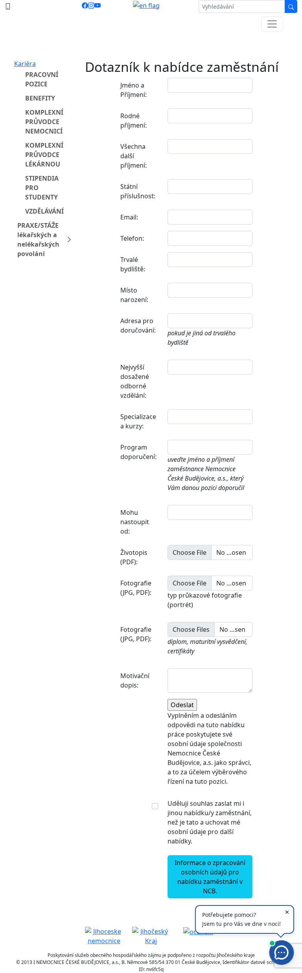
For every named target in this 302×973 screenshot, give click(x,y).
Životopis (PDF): (133, 557)
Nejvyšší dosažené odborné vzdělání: (134, 381)
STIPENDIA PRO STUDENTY (42, 187)
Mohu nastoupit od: (134, 522)
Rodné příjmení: (133, 121)
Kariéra (25, 63)
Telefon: (132, 238)
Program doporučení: (138, 452)
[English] (146, 6)
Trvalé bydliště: (132, 264)
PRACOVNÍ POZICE (41, 79)
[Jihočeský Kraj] (151, 935)
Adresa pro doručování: (138, 325)
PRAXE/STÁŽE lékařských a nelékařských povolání (38, 239)
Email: (129, 217)
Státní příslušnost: (137, 191)
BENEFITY (40, 98)
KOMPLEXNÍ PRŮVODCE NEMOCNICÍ (44, 121)
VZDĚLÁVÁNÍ (44, 211)
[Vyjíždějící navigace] (272, 24)
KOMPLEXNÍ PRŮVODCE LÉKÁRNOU (44, 154)
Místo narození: (134, 295)
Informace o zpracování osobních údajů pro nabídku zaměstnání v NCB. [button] (210, 876)
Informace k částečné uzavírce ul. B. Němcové (151, 43)
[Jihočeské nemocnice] (104, 935)
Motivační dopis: (134, 680)
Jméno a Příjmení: (133, 90)
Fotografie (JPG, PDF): (135, 588)
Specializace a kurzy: (138, 421)
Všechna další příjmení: (133, 156)
